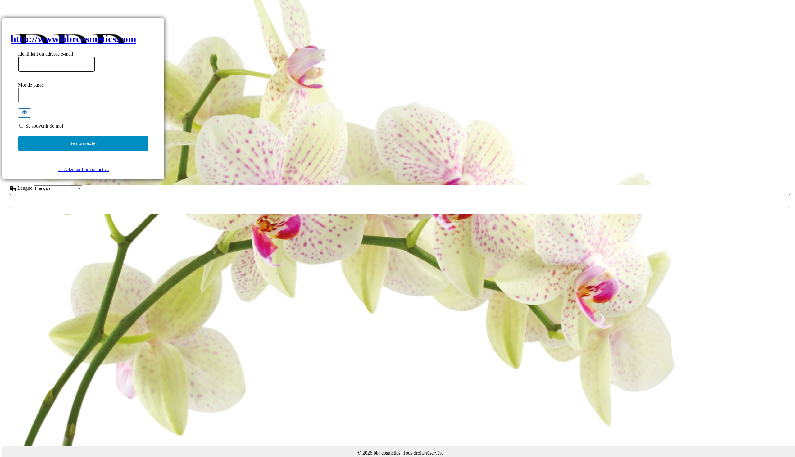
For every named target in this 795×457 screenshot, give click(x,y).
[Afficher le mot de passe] (24, 113)
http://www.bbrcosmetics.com (73, 38)
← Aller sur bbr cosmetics (83, 169)
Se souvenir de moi (44, 126)
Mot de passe (31, 85)
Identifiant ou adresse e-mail (45, 54)
